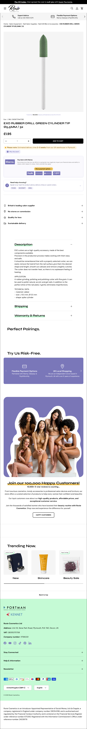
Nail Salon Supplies (30, 24)
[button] (82, 8)
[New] (16, 562)
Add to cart (58, 141)
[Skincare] (43, 562)
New (16, 578)
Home (6, 24)
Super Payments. (65, 2)
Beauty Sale (71, 578)
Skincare (43, 578)
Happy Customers (43, 515)
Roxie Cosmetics (14, 695)
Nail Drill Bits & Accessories (48, 24)
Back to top (43, 595)
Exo (5, 119)
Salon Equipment (15, 24)
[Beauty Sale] (71, 562)
